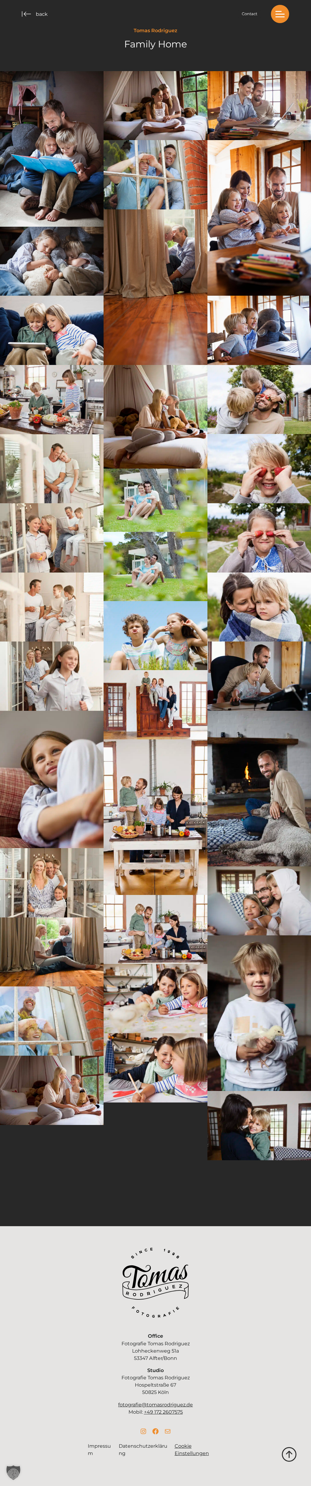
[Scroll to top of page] (289, 1454)
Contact (249, 13)
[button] (280, 14)
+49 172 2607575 (163, 1412)
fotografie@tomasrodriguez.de (155, 1405)
